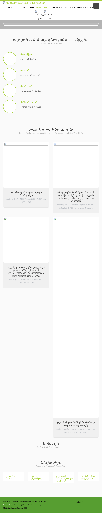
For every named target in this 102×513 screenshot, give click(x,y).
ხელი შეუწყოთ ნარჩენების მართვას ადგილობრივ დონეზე (76, 424)
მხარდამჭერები (29, 102)
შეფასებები (26, 86)
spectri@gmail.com (42, 7)
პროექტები (26, 54)
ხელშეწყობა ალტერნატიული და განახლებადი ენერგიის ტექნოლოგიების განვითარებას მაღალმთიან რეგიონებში (26, 271)
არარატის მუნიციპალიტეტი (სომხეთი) (64, 478)
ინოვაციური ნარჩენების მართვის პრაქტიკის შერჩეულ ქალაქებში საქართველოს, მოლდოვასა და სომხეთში (75, 196)
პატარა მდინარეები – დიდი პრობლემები (26, 194)
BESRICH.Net (8, 505)
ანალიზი (25, 70)
